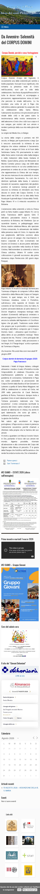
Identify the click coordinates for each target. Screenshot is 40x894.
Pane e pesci (12, 460)
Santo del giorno (20, 699)
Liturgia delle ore (20, 724)
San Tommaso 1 (13, 463)
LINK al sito (20, 676)
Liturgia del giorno (20, 712)
